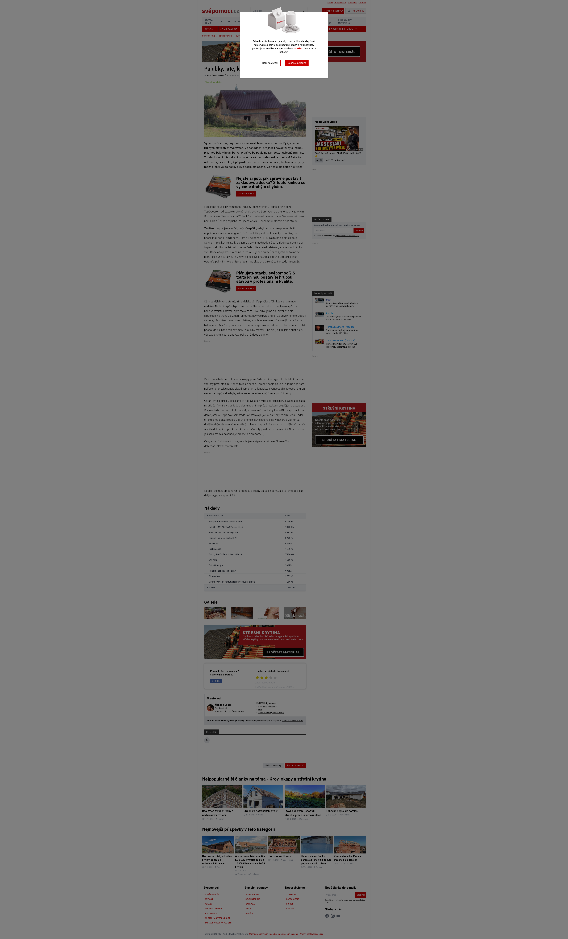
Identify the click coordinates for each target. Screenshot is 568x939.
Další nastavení (270, 63)
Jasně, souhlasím (297, 63)
